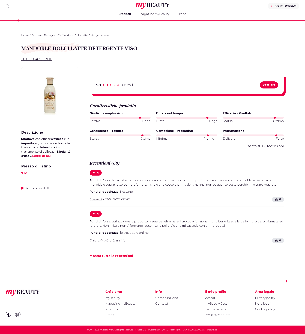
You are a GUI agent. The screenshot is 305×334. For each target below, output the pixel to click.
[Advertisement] (49, 218)
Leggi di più (41, 156)
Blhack (214, 329)
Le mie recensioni (218, 309)
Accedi (210, 298)
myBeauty (112, 298)
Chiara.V (96, 240)
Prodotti (124, 14)
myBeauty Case (216, 303)
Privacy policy (265, 298)
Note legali (263, 303)
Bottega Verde (36, 59)
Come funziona (166, 298)
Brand (182, 14)
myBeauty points (217, 315)
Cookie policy (265, 309)
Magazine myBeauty (154, 14)
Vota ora (269, 85)
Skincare (36, 35)
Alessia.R (96, 199)
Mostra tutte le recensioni (111, 256)
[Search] (7, 6)
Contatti (161, 303)
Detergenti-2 (52, 35)
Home (25, 35)
